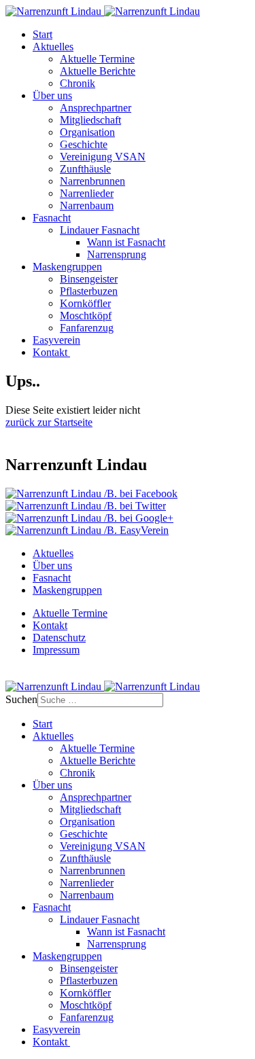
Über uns (52, 95)
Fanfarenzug (87, 328)
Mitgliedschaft (90, 120)
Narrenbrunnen (92, 181)
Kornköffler (85, 303)
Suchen (21, 699)
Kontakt (51, 352)
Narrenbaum (87, 205)
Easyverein (56, 340)
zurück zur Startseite (48, 422)
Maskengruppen (67, 266)
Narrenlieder (87, 193)
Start (42, 34)
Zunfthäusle (85, 169)
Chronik (77, 83)
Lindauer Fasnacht (99, 230)
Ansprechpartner (95, 107)
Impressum (56, 650)
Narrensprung (116, 254)
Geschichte (83, 144)
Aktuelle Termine (97, 59)
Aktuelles (53, 46)
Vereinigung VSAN (103, 156)
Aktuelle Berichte (97, 71)
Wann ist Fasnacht (126, 242)
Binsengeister (89, 279)
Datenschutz (59, 637)
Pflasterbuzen (89, 291)
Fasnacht (52, 217)
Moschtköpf (86, 315)
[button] (91, 493)
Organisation (87, 132)
